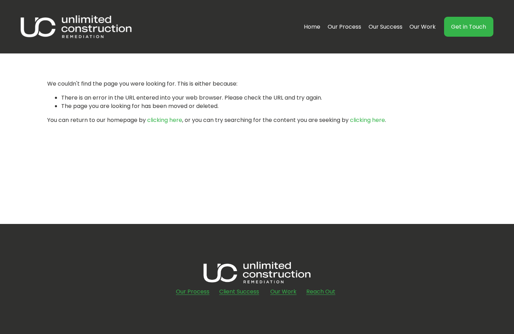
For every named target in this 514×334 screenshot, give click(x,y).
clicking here (164, 120)
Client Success (239, 292)
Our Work (422, 27)
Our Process (344, 27)
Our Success (385, 27)
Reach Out (320, 292)
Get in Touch (468, 27)
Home (312, 27)
